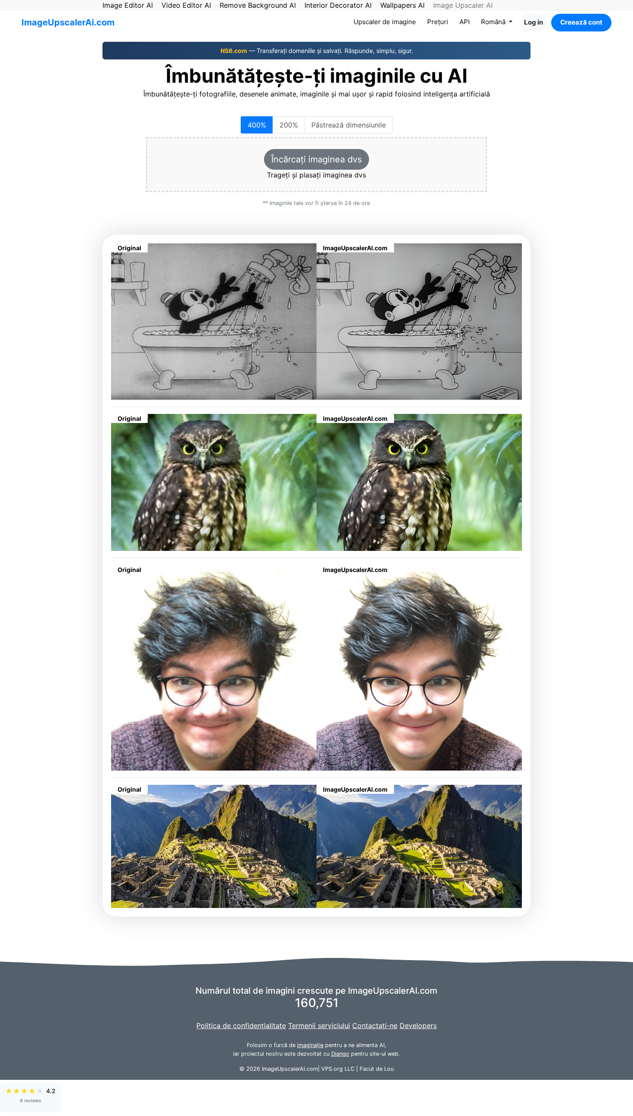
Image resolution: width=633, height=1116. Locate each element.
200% (288, 125)
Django (340, 1054)
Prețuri (437, 22)
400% (257, 125)
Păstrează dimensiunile (348, 125)
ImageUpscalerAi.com (68, 22)
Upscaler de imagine (386, 21)
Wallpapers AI (402, 5)
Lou (389, 1069)
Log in (533, 22)
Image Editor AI (127, 5)
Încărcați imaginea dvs (316, 159)
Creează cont (581, 22)
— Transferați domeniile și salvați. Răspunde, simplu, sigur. (316, 50)
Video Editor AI (186, 5)
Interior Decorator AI (338, 5)
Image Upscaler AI (463, 5)
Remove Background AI (258, 5)
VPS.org (332, 1069)
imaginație (310, 1045)
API (464, 22)
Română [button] (494, 22)
